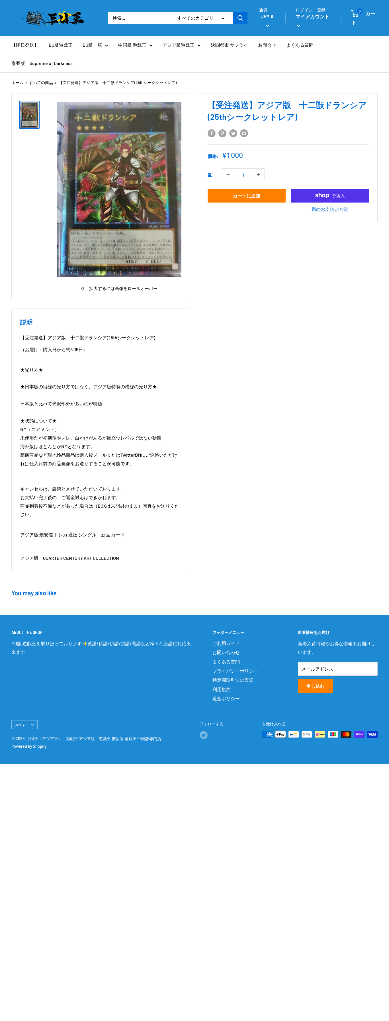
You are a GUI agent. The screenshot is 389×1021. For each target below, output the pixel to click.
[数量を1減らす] (228, 174)
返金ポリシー (226, 698)
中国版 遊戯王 (132, 45)
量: (211, 174)
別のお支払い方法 (330, 208)
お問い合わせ (226, 652)
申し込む (315, 686)
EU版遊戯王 (61, 45)
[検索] (240, 18)
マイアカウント (312, 16)
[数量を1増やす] (258, 174)
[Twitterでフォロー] (204, 735)
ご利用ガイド (226, 643)
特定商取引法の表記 (232, 680)
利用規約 (221, 689)
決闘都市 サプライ (229, 45)
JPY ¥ (20, 724)
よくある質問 (300, 45)
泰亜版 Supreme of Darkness (42, 63)
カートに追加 (246, 195)
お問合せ (267, 45)
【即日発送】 (25, 45)
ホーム (17, 82)
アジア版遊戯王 (179, 45)
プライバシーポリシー (235, 670)
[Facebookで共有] (212, 133)
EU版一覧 (92, 45)
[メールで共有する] (244, 133)
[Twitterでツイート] (233, 133)
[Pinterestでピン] (222, 133)
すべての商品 (41, 82)
